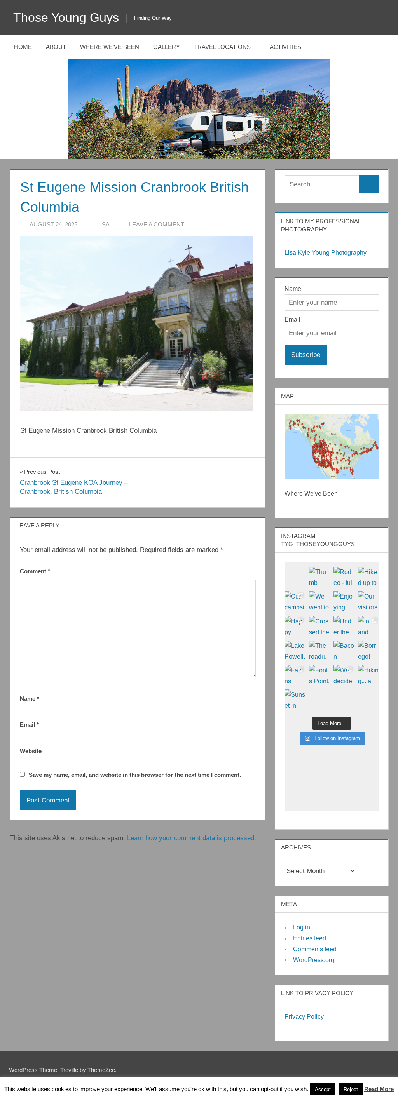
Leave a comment (156, 224)
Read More (379, 1089)
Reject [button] (351, 1089)
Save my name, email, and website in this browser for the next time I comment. (135, 774)
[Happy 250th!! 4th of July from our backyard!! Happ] (295, 626)
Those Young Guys (66, 17)
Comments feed (315, 949)
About (56, 47)
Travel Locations (222, 47)
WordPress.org (313, 960)
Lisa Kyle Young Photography (326, 252)
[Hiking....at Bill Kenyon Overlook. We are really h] (368, 675)
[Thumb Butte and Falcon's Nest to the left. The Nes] (319, 577)
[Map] (332, 446)
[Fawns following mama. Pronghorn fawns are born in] (295, 675)
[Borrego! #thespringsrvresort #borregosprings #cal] (368, 651)
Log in (301, 927)
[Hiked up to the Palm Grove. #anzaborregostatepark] (368, 577)
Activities (285, 47)
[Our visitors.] (368, 601)
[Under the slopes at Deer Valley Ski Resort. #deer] (343, 626)
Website (31, 751)
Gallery (166, 47)
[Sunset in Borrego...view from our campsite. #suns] (295, 699)
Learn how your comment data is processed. (191, 838)
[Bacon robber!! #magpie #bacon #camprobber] (343, 651)
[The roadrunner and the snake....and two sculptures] (319, 651)
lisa (103, 224)
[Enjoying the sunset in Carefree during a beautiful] (343, 601)
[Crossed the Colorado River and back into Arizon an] (319, 626)
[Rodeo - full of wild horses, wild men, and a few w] (343, 577)
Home (23, 47)
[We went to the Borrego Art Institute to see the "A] (319, 601)
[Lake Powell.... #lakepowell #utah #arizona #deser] (295, 651)
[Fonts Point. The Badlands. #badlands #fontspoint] (319, 675)
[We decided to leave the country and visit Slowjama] (343, 675)
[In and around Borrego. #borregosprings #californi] (368, 626)
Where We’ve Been (109, 47)
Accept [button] (323, 1089)
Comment (35, 571)
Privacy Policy (304, 1016)
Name (29, 698)
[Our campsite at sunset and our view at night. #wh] (295, 601)
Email (29, 724)
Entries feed (309, 938)
